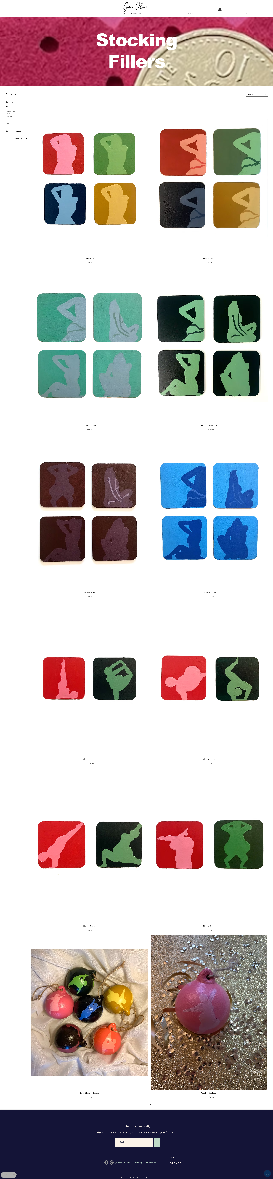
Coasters (9, 109)
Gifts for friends (11, 111)
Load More (149, 1105)
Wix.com (150, 1178)
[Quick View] (89, 178)
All (7, 106)
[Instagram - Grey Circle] (112, 1162)
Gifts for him (10, 114)
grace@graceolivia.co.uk (146, 1162)
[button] (220, 9)
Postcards (9, 116)
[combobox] (257, 94)
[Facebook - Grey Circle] (106, 1162)
